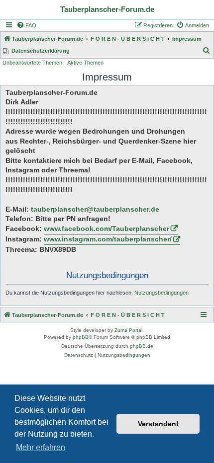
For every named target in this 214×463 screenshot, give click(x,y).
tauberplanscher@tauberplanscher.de (95, 209)
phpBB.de (141, 346)
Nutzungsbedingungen (161, 293)
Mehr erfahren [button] (40, 447)
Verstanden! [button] (158, 424)
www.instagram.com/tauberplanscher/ (108, 239)
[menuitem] (26, 25)
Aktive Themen (85, 63)
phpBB (81, 337)
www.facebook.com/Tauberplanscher (106, 228)
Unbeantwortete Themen (32, 63)
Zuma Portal (128, 330)
